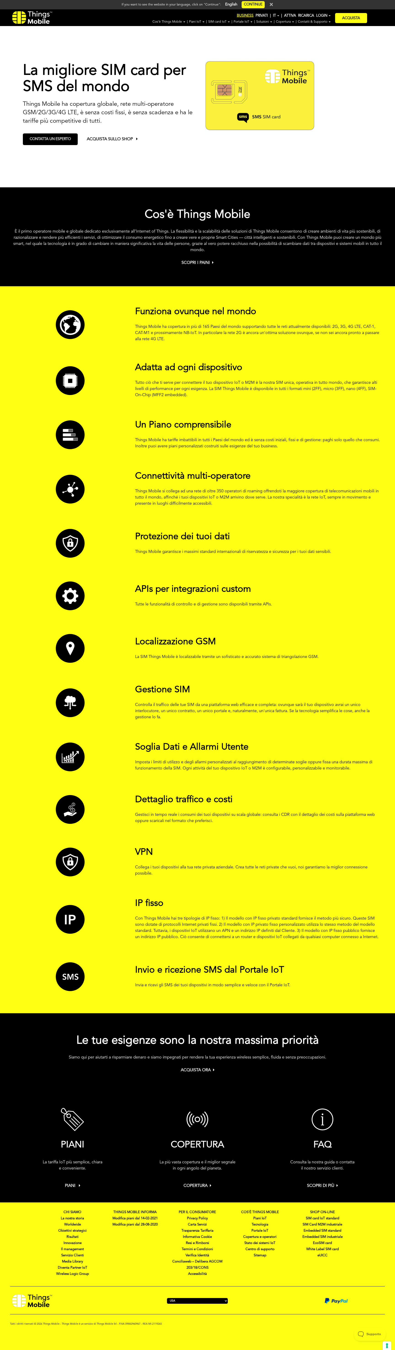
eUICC (323, 1255)
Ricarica (306, 16)
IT (275, 16)
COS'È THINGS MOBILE (260, 1212)
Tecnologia (260, 1224)
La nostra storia (72, 1218)
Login (322, 16)
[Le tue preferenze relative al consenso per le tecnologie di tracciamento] (387, 1345)
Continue (253, 4)
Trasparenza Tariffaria (197, 1231)
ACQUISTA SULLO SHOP (110, 139)
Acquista (351, 18)
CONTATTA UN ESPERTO (50, 139)
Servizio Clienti (72, 1255)
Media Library (72, 1261)
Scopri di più (320, 1186)
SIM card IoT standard (322, 1218)
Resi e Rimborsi (197, 1243)
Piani (71, 1186)
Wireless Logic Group (72, 1274)
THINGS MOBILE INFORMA (135, 1212)
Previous (7, 101)
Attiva (290, 16)
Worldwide (72, 1224)
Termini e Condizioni (197, 1249)
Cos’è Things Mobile (167, 21)
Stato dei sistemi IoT (259, 1243)
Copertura (284, 21)
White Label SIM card (322, 1249)
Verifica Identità (197, 1255)
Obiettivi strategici (72, 1231)
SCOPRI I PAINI (195, 263)
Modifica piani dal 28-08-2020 (135, 1224)
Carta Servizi (197, 1224)
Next (393, 101)
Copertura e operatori (260, 1237)
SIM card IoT (217, 21)
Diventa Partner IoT (72, 1268)
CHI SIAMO (72, 1212)
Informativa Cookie (197, 1237)
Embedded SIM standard (322, 1231)
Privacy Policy (197, 1218)
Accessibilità (197, 1274)
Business (245, 16)
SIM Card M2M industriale (322, 1224)
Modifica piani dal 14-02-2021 (135, 1218)
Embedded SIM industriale (322, 1237)
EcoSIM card (322, 1243)
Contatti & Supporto (313, 21)
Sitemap (260, 1255)
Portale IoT (242, 21)
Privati (262, 16)
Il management (72, 1249)
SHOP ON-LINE (322, 1212)
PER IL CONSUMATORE (197, 1212)
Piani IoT (195, 21)
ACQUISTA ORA (196, 1070)
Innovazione (73, 1243)
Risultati (73, 1237)
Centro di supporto (260, 1249)
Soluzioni (263, 21)
